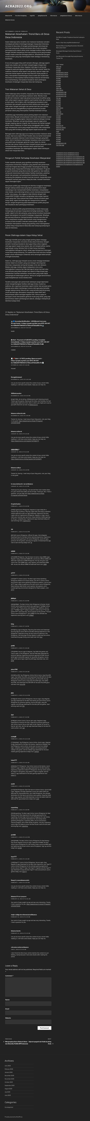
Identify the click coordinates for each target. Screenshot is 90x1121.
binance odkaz (16, 468)
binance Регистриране (18, 896)
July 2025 (7, 1092)
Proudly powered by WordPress (13, 1117)
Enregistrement (16, 377)
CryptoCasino (16, 504)
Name (7, 1000)
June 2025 (8, 1095)
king (12, 624)
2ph (12, 715)
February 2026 (9, 1069)
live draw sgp (60, 145)
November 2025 (9, 1079)
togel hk (32, 15)
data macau (78, 15)
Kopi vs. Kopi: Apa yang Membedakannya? (68, 42)
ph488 (13, 835)
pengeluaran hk (42, 15)
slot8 (13, 784)
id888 (13, 551)
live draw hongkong (21, 15)
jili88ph (13, 598)
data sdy (58, 66)
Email (7, 1009)
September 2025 (9, 1085)
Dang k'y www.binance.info (20, 880)
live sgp (58, 98)
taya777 (14, 857)
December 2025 (9, 1075)
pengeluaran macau (66, 15)
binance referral (16, 431)
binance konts (16, 931)
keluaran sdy (60, 129)
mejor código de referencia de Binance (24, 915)
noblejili (13, 736)
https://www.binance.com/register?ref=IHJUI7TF (25, 441)
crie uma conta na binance (20, 947)
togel (57, 131)
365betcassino (16, 393)
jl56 (12, 693)
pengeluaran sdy (61, 94)
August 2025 (8, 1088)
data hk (58, 110)
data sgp (58, 88)
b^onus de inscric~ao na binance (22, 484)
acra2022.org (18, 6)
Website (8, 1018)
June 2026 (8, 1065)
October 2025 (9, 1082)
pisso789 (14, 669)
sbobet (58, 166)
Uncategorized (9, 1107)
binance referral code (18, 413)
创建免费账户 (15, 449)
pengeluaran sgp (61, 92)
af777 (13, 573)
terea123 (24, 31)
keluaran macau (10, 20)
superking (14, 807)
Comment (9, 976)
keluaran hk (8, 15)
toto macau (53, 15)
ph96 (13, 646)
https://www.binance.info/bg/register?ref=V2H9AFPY (26, 459)
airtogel (58, 68)
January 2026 (8, 1072)
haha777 (14, 760)
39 (12, 529)
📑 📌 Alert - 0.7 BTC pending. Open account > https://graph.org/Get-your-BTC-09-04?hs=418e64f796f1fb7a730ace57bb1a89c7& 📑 (27, 361)
